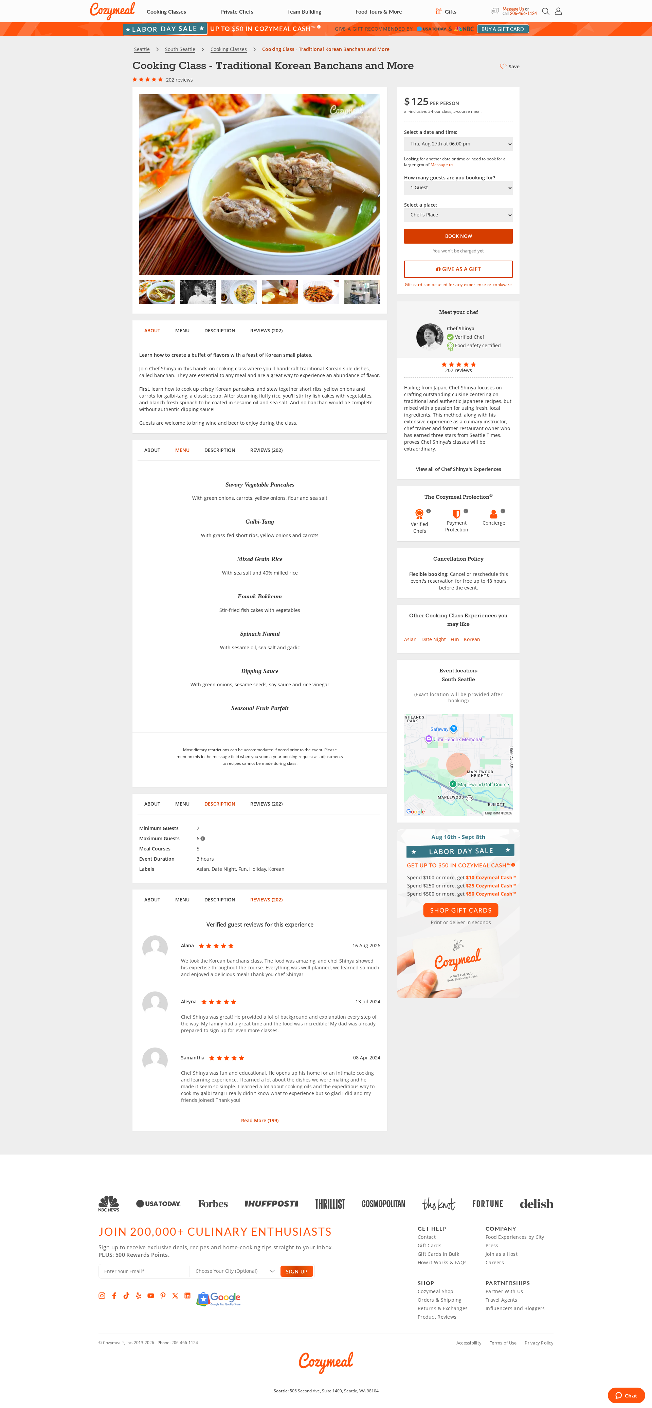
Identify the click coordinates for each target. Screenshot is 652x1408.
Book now (458, 236)
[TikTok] (126, 1295)
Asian (410, 639)
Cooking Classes (166, 11)
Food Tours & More (379, 11)
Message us (442, 165)
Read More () (259, 1120)
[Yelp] (138, 1295)
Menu (182, 330)
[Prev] (157, 184)
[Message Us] (497, 11)
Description (219, 330)
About (152, 330)
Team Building (304, 11)
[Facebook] (114, 1295)
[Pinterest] (163, 1295)
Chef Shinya (460, 328)
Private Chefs (236, 11)
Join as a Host (502, 1254)
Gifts (449, 11)
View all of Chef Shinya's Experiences (458, 469)
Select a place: (420, 204)
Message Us (513, 9)
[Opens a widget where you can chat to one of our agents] (626, 1396)
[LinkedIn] (187, 1295)
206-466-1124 (523, 13)
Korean (472, 639)
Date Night (433, 639)
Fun (455, 639)
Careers (495, 1262)
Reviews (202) (266, 330)
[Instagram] (101, 1295)
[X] (175, 1295)
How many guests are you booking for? (449, 177)
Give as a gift (461, 269)
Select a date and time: (430, 132)
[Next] (362, 184)
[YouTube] (150, 1295)
